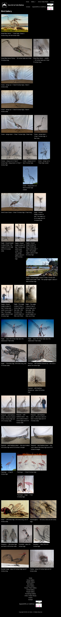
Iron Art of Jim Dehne (16, 5)
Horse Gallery (30, 580)
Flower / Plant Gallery (30, 588)
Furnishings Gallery (30, 593)
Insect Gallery (30, 586)
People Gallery (30, 592)
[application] (35, 2)
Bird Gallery (30, 584)
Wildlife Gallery (30, 582)
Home (27, 1)
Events (52, 1)
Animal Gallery (30, 590)
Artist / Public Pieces (43, 1)
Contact (28, 6)
